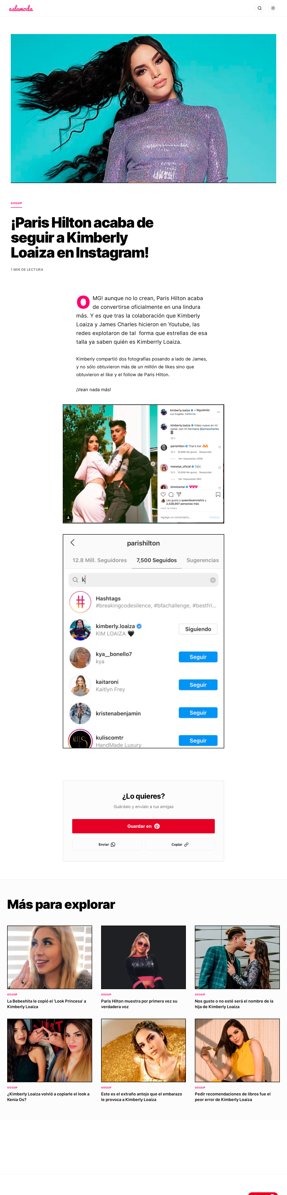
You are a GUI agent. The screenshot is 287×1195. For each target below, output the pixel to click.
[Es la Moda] (21, 8)
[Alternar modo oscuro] (273, 8)
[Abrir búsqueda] (260, 8)
